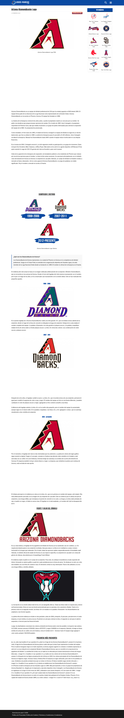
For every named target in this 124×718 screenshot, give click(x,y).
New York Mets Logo (106, 70)
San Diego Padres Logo (106, 46)
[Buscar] (106, 3)
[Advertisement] (46, 70)
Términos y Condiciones (46, 715)
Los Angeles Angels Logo (106, 58)
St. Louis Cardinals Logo (93, 46)
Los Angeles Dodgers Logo (106, 22)
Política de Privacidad (18, 715)
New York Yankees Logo (93, 22)
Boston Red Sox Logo (93, 58)
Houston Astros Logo (106, 34)
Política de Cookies (32, 715)
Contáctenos (58, 715)
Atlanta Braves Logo (94, 34)
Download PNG (77, 12)
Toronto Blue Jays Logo (93, 70)
